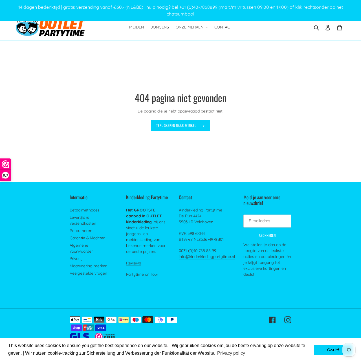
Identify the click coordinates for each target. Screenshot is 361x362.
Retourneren (81, 230)
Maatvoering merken (88, 265)
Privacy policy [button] (231, 353)
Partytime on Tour (142, 274)
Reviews (133, 263)
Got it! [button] (333, 350)
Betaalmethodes (85, 210)
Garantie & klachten (87, 237)
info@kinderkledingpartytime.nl (207, 256)
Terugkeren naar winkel (176, 125)
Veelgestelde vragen (88, 273)
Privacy (76, 258)
